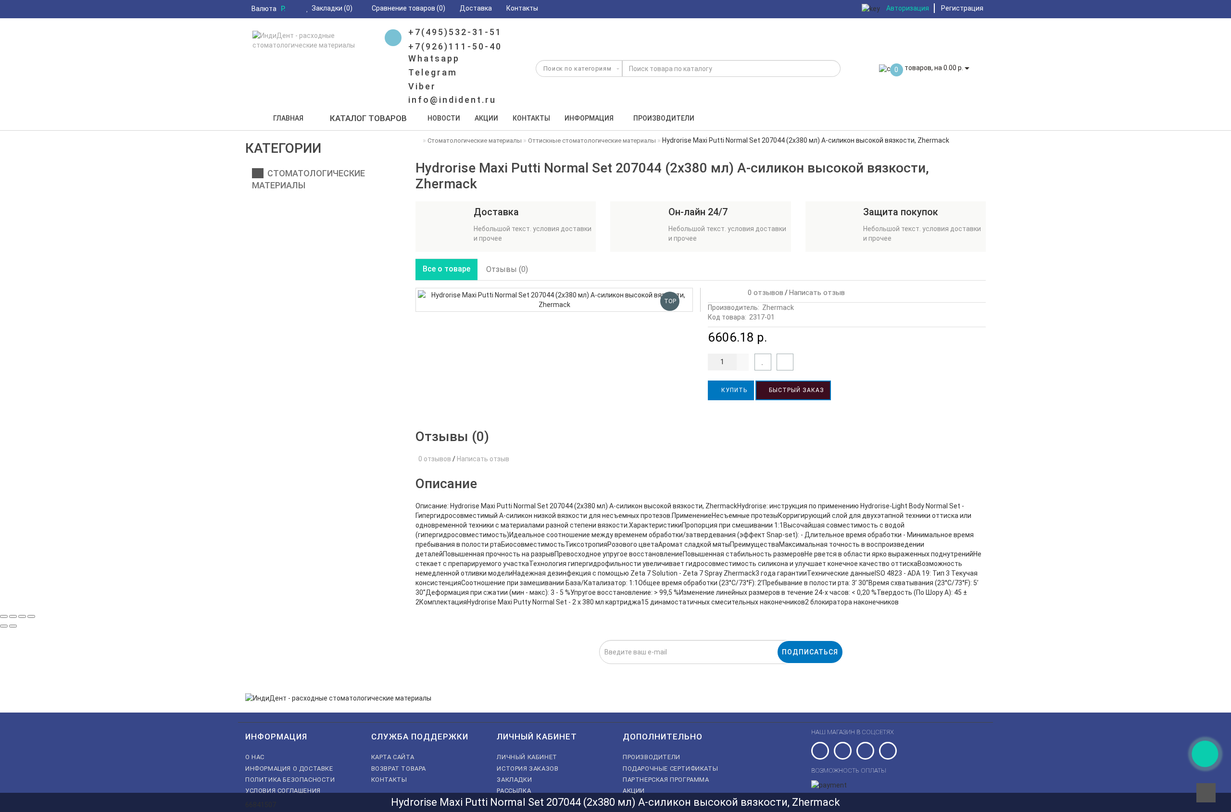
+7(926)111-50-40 (455, 46)
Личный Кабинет (527, 757)
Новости (443, 118)
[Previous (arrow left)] (4, 626)
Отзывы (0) (507, 269)
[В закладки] (762, 362)
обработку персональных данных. (569, 669)
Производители (663, 118)
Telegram (432, 72)
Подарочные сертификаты (670, 768)
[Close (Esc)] (4, 616)
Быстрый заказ (795, 390)
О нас (254, 757)
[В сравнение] (785, 362)
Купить (733, 390)
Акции (486, 118)
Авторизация (907, 8)
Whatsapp (434, 58)
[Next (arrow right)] (13, 626)
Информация (589, 118)
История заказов (527, 768)
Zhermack (778, 307)
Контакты (531, 118)
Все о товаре (446, 268)
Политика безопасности (290, 779)
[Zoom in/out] (31, 616)
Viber (422, 86)
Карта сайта (393, 757)
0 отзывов (763, 292)
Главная (288, 118)
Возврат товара (398, 768)
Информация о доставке (289, 768)
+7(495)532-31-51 (455, 32)
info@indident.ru (452, 100)
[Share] (13, 616)
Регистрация (962, 8)
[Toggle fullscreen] (22, 616)
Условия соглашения (283, 790)
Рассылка (514, 790)
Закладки (514, 779)
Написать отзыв (817, 292)
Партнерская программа (666, 779)
